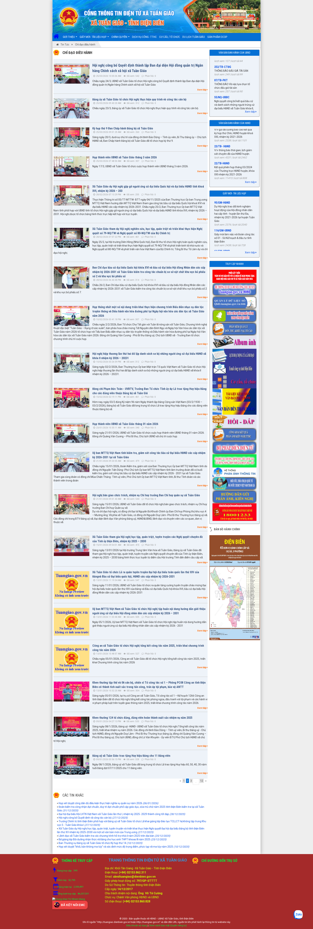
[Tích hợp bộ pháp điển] (235, 446)
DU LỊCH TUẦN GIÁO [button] (193, 36)
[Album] (235, 341)
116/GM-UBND (222, 210)
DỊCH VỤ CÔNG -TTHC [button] (144, 36)
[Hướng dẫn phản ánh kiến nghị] (235, 495)
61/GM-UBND (222, 231)
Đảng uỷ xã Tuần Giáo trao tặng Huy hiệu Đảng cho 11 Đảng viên (131, 755)
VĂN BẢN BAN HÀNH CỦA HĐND (235, 123)
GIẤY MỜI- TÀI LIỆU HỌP (234, 193)
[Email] (235, 367)
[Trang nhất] (57, 37)
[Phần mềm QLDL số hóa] (235, 301)
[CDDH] (235, 314)
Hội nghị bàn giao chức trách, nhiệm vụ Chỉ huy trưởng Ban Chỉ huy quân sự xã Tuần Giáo (146, 495)
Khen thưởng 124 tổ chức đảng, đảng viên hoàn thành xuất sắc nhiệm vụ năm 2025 (142, 717)
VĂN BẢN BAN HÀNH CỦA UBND (234, 52)
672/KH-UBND (222, 104)
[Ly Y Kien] (235, 275)
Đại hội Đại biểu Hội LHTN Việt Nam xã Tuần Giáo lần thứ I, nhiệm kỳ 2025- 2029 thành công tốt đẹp (122, 814)
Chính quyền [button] (119, 36)
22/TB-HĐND (221, 141)
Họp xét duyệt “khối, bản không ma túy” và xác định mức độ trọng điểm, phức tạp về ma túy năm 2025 (124, 846)
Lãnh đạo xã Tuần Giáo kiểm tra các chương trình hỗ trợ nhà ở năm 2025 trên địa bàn (114, 835)
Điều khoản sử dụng (136, 925)
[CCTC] (235, 380)
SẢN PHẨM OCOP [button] (217, 36)
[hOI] (235, 420)
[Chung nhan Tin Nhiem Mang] (68, 899)
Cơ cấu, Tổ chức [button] (169, 36)
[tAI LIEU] (235, 393)
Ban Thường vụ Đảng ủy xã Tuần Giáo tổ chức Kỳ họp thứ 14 (100, 843)
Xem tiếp (202, 90)
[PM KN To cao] (235, 327)
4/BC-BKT (220, 162)
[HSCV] (235, 288)
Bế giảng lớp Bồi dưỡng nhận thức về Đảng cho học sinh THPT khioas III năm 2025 (112, 839)
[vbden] (235, 407)
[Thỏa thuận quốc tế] (235, 482)
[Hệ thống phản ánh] (235, 471)
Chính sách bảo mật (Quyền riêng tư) (168, 925)
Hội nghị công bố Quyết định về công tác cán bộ (93, 817)
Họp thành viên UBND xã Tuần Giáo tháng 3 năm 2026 (124, 157)
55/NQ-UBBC (221, 72)
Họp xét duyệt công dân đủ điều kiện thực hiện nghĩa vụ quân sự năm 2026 (108, 803)
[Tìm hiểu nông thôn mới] (235, 459)
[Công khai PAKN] (235, 433)
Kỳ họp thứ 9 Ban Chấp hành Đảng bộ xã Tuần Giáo (122, 128)
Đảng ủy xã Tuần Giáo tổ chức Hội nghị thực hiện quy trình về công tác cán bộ (139, 99)
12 (201, 780)
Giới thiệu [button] (69, 36)
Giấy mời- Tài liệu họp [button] (93, 36)
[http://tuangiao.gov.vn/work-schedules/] (235, 354)
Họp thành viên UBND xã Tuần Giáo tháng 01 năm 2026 (125, 424)
